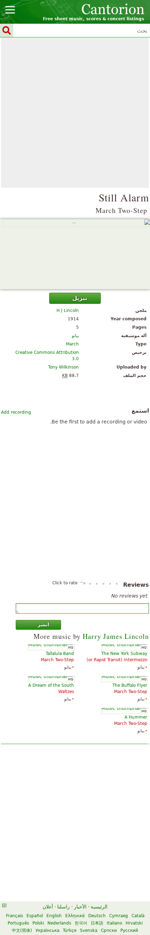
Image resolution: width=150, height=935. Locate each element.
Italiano (114, 923)
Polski (38, 923)
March (72, 344)
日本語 (97, 923)
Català (138, 915)
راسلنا (63, 906)
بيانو (75, 335)
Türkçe (69, 930)
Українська (47, 930)
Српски (109, 930)
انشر (43, 624)
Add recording (16, 412)
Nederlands (59, 923)
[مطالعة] (75, 254)
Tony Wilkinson (63, 367)
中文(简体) (22, 930)
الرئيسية (99, 906)
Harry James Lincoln (116, 636)
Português (18, 923)
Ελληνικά (75, 915)
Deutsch (97, 915)
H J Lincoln (68, 310)
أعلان (48, 906)
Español (35, 915)
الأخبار (80, 906)
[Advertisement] (75, 112)
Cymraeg (118, 915)
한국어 (81, 923)
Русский (129, 930)
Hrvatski (134, 923)
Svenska (88, 930)
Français (14, 915)
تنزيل (79, 298)
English (54, 915)
